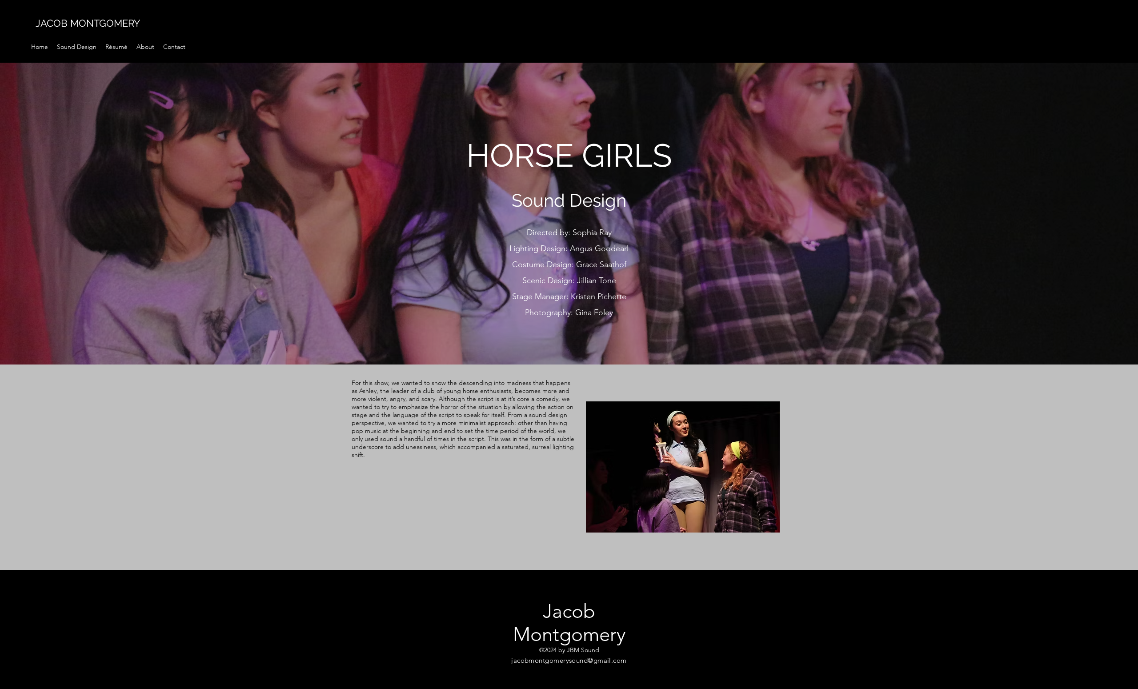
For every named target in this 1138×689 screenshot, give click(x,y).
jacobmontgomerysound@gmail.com (569, 660)
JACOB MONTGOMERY (88, 23)
